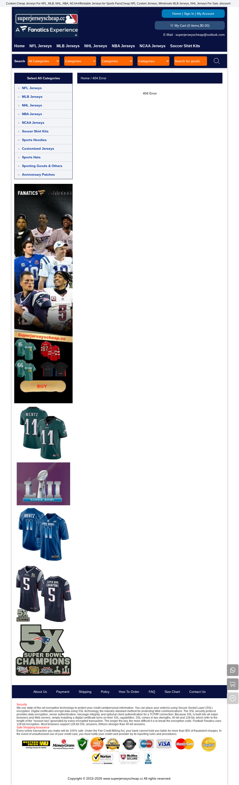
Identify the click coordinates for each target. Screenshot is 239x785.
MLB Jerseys (68, 46)
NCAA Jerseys (152, 46)
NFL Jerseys (40, 46)
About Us (40, 692)
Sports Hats (31, 157)
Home (176, 13)
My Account (205, 13)
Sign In (189, 13)
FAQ (152, 692)
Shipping (85, 692)
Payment (62, 692)
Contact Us (197, 692)
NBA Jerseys (123, 46)
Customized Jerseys (38, 148)
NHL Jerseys (95, 46)
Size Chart (172, 692)
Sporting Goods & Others (42, 166)
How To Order (129, 692)
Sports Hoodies (34, 140)
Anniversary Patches (38, 174)
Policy (105, 692)
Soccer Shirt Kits (185, 46)
